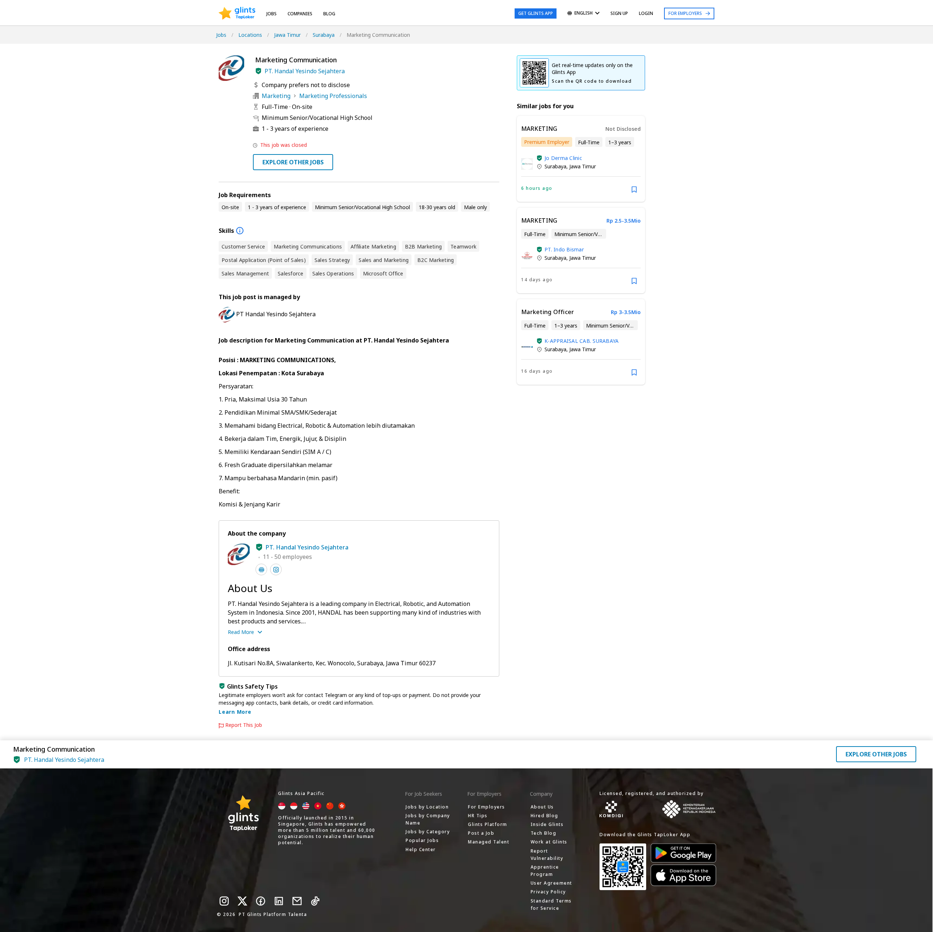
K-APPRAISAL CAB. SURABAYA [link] (581, 340)
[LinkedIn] (279, 901)
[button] (258, 71)
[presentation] (237, 13)
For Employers (685, 13)
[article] (581, 159)
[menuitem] (583, 14)
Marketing (276, 96)
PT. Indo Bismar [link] (564, 249)
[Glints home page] (237, 13)
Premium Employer (546, 141)
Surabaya (324, 34)
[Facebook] (260, 901)
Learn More (235, 711)
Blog (329, 14)
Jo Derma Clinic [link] (563, 157)
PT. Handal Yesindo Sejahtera (305, 71)
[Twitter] (242, 901)
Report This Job (243, 725)
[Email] (297, 901)
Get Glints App (535, 13)
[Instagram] (224, 901)
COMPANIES (300, 14)
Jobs (271, 14)
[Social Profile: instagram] (275, 569)
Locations (250, 34)
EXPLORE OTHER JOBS (293, 162)
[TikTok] (315, 901)
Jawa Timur (287, 34)
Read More (241, 631)
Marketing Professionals (333, 96)
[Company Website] (261, 569)
